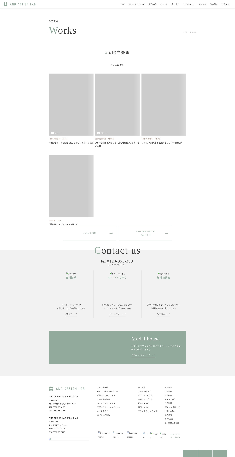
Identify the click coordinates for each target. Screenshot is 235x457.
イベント (164, 4)
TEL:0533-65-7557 (57, 429)
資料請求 (214, 4)
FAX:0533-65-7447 (57, 432)
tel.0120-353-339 (117, 261)
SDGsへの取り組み (172, 407)
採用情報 (226, 4)
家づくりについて (137, 4)
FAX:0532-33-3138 (57, 411)
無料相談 (202, 4)
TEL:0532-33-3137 (57, 407)
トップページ (102, 387)
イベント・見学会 (145, 395)
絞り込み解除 (118, 65)
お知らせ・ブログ (145, 399)
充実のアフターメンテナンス (109, 407)
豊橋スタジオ (143, 403)
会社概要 (168, 395)
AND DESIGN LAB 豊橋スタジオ (63, 396)
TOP (123, 4)
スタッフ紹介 (170, 399)
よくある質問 (102, 411)
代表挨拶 (168, 391)
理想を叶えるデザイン (106, 395)
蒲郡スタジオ (143, 407)
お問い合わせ (170, 411)
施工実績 (152, 4)
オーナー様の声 (144, 391)
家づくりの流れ (103, 415)
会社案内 (175, 4)
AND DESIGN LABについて (108, 391)
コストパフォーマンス (106, 403)
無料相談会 (169, 419)
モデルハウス (189, 4)
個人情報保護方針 (172, 423)
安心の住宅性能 (103, 399)
